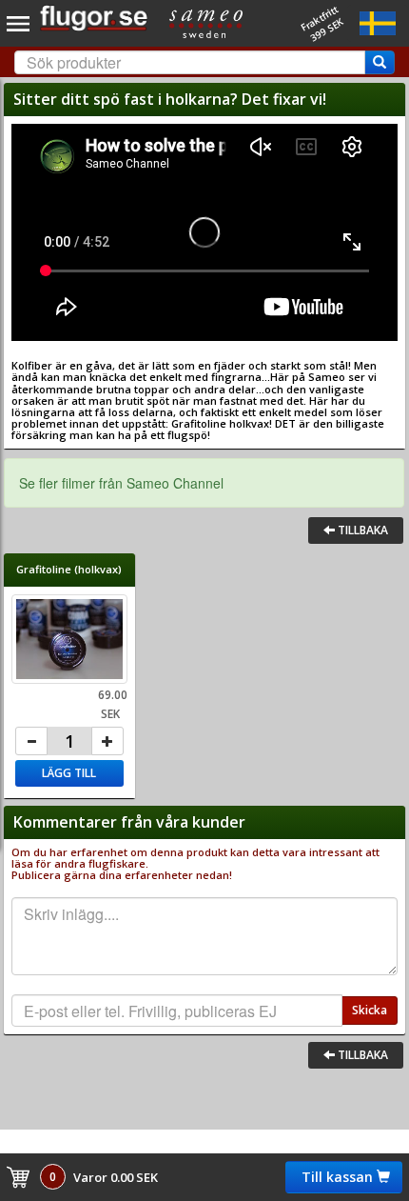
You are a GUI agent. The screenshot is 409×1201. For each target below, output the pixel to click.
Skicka (369, 1010)
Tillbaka (361, 530)
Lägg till (69, 773)
